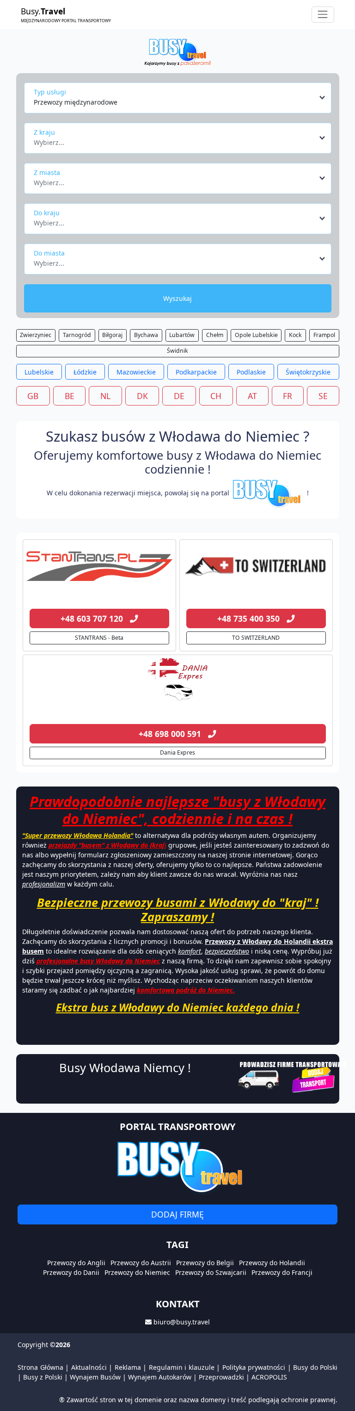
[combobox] (180, 98)
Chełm (214, 335)
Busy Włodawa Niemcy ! (125, 1067)
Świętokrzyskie (308, 372)
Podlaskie (251, 372)
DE (179, 395)
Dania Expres (177, 752)
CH (215, 395)
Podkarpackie (196, 372)
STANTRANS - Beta (99, 638)
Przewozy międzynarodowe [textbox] (75, 102)
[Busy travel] (177, 1166)
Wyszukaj (177, 298)
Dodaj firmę (177, 1214)
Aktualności (89, 1367)
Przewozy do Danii (71, 1272)
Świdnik (177, 351)
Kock (295, 335)
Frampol (324, 335)
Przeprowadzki (221, 1377)
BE (69, 395)
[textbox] (175, 139)
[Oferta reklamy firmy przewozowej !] (293, 1075)
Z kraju (44, 132)
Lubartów (182, 335)
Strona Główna (40, 1367)
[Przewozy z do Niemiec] (99, 566)
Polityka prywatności (254, 1367)
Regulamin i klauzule (181, 1367)
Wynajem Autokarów (159, 1377)
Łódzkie (85, 372)
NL (105, 395)
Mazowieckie (136, 372)
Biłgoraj (112, 335)
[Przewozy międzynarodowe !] (268, 492)
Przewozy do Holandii (272, 1262)
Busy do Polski (315, 1367)
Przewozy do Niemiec (137, 1272)
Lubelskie (39, 372)
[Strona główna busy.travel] (177, 51)
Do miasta (49, 253)
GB (32, 395)
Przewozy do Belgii (205, 1262)
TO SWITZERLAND (256, 638)
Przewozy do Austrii (140, 1262)
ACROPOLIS (269, 1377)
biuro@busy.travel (181, 1321)
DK (142, 395)
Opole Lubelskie (256, 335)
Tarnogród (77, 335)
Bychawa (146, 335)
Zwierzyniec (35, 335)
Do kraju (47, 212)
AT (252, 395)
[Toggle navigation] (323, 14)
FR (287, 395)
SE (323, 395)
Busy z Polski (42, 1377)
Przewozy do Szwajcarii (210, 1272)
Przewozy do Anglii (76, 1262)
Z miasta (47, 172)
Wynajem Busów (95, 1377)
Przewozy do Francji (281, 1272)
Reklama (128, 1367)
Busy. (66, 14)
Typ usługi (50, 91)
